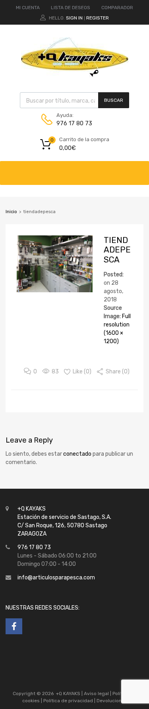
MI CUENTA (28, 7)
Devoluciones (111, 700)
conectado (77, 454)
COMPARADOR (117, 7)
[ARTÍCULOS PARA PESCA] (74, 75)
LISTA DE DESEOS (70, 7)
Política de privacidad (68, 700)
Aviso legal (96, 693)
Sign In (74, 18)
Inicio (11, 211)
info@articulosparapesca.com (56, 577)
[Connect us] (14, 626)
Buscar (113, 100)
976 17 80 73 (74, 123)
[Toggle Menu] (139, 169)
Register (97, 18)
